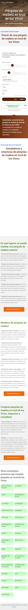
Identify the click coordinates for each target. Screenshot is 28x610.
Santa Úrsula (19, 540)
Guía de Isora (19, 517)
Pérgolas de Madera (7, 2)
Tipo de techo (5, 84)
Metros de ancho (6, 69)
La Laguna (18, 486)
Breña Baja (4, 587)
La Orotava (4, 503)
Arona (3, 495)
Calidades (4, 77)
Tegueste (18, 549)
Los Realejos (19, 503)
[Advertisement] (14, 177)
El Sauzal (4, 573)
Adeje (3, 549)
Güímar (3, 533)
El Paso (3, 580)
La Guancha (5, 594)
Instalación (4, 90)
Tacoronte (4, 517)
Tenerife (11, 23)
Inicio (6, 23)
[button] (14, 106)
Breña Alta (18, 580)
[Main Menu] (25, 2)
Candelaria (18, 510)
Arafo (16, 587)
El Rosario (18, 533)
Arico (16, 573)
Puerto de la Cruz (7, 510)
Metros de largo (6, 62)
